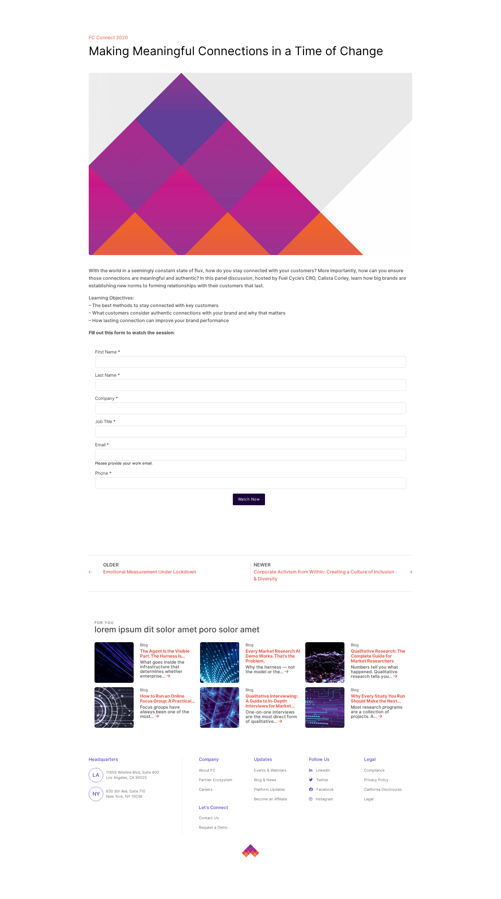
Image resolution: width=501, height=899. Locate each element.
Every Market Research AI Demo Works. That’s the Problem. (273, 656)
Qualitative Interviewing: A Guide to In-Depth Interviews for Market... (272, 701)
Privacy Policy (376, 780)
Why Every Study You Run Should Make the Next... (378, 698)
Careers (206, 789)
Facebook (324, 789)
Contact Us (209, 818)
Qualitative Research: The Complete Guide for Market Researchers (378, 656)
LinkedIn (322, 770)
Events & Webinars (270, 770)
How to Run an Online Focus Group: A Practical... (167, 698)
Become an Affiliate (270, 799)
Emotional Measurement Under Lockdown (149, 572)
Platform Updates (269, 789)
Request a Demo (213, 827)
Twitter (321, 780)
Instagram (324, 799)
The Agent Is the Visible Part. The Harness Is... (165, 653)
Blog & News (265, 780)
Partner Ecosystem (215, 780)
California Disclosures (383, 789)
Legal (368, 799)
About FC (207, 770)
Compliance (374, 770)
